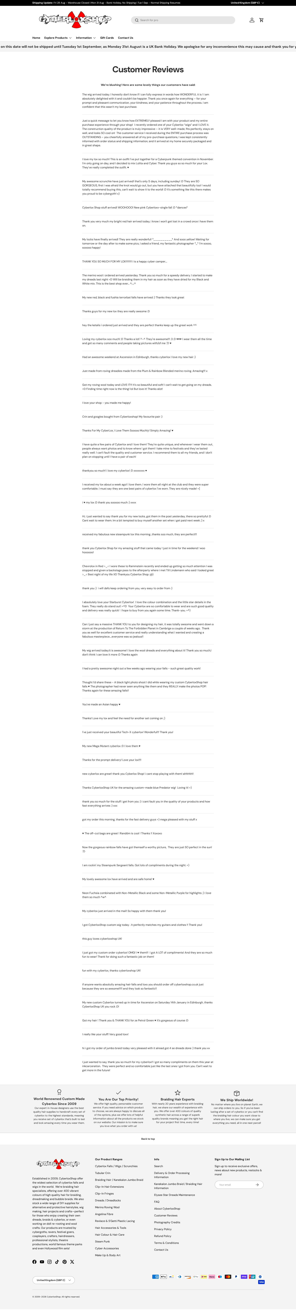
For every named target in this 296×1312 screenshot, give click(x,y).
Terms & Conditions (166, 1243)
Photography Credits (167, 1222)
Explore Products (56, 38)
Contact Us (125, 38)
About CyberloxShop (167, 1208)
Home (36, 38)
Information (84, 38)
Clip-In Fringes (104, 1193)
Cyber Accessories (107, 1248)
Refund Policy (162, 1236)
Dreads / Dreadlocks (108, 1200)
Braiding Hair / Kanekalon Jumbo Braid (119, 1180)
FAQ (156, 1202)
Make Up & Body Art (107, 1255)
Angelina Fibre (104, 1214)
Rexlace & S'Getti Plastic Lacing (115, 1221)
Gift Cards (107, 38)
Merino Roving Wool (107, 1207)
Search (158, 1166)
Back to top (148, 1138)
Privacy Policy (163, 1229)
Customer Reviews (165, 1215)
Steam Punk (102, 1241)
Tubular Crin (102, 1173)
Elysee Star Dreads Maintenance (174, 1195)
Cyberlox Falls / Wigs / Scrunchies (116, 1166)
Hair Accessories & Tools (110, 1228)
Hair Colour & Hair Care (109, 1234)
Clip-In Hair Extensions (109, 1187)
